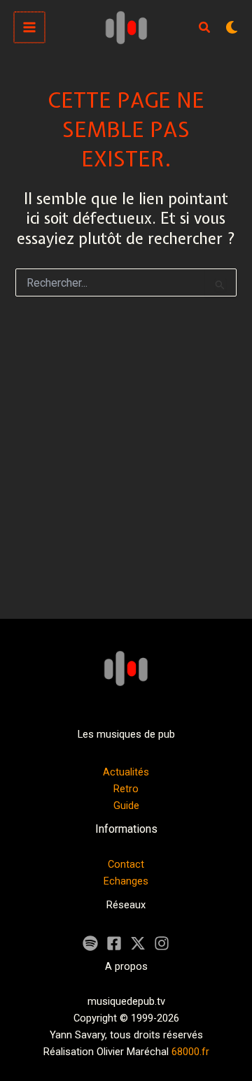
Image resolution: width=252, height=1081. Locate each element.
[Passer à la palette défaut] (231, 27)
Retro (126, 788)
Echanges (126, 881)
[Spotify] (90, 943)
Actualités (126, 772)
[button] (205, 29)
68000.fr (190, 1051)
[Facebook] (114, 943)
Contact (126, 864)
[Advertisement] (126, 467)
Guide (126, 805)
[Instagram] (161, 943)
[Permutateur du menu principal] (29, 27)
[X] (138, 943)
